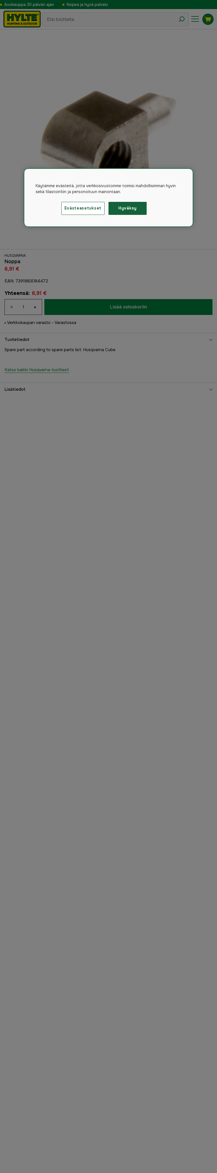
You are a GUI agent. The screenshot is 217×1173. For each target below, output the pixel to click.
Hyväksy (127, 208)
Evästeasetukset (83, 208)
